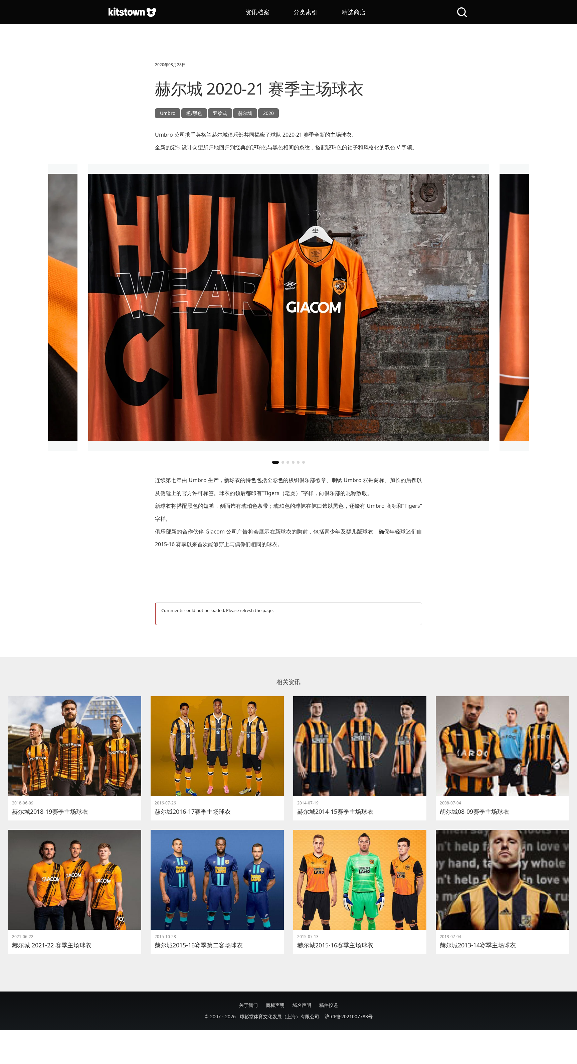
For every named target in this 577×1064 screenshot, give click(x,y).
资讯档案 (257, 12)
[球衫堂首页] (132, 12)
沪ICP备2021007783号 (349, 1016)
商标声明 (275, 1005)
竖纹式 (220, 113)
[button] (275, 462)
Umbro (167, 113)
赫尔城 (245, 113)
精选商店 (354, 12)
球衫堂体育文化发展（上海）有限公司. (280, 1016)
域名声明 (302, 1005)
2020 (268, 113)
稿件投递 (328, 1005)
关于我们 (248, 1005)
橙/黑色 (194, 113)
